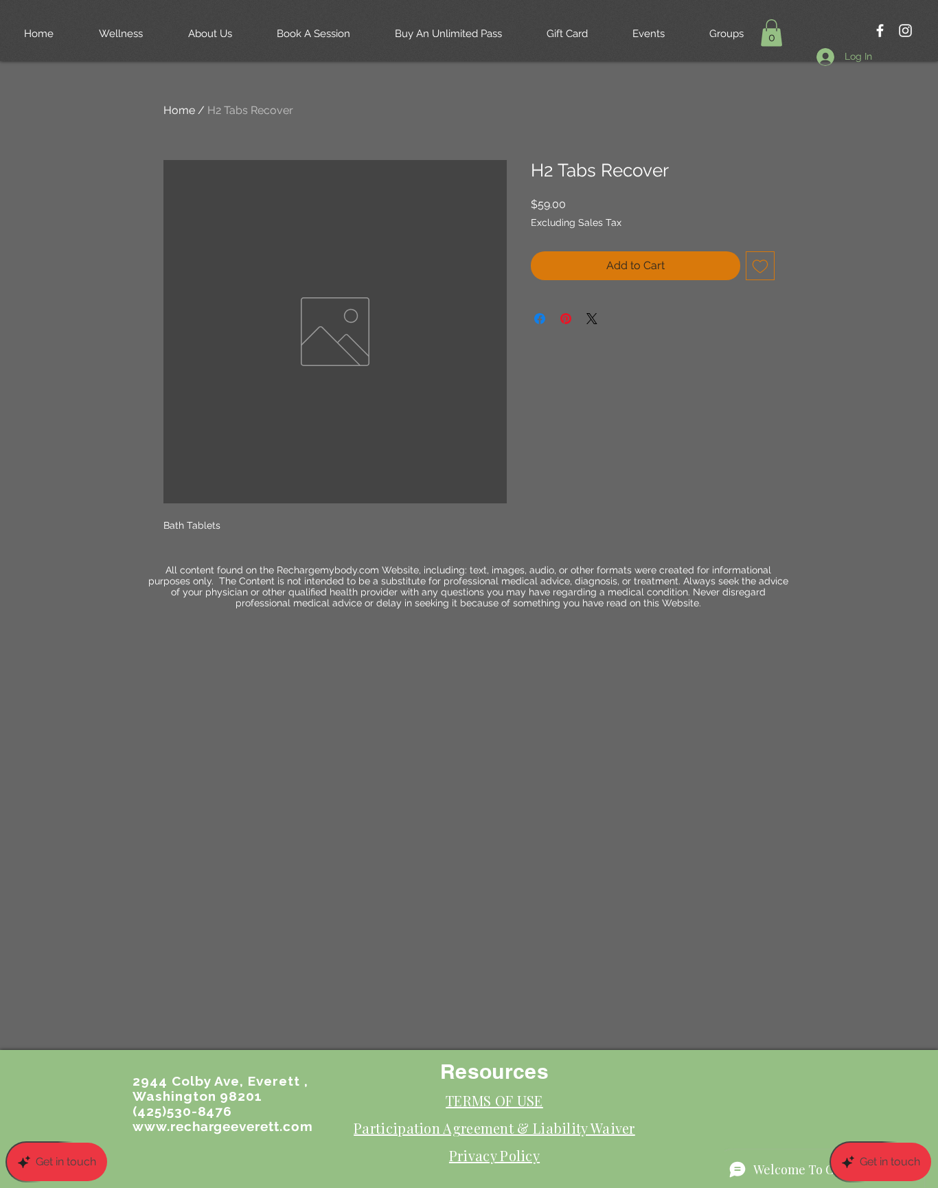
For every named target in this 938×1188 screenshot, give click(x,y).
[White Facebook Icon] (880, 30)
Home (179, 110)
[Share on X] (592, 318)
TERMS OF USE (494, 1100)
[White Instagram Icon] (905, 30)
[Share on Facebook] (539, 318)
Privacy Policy (494, 1155)
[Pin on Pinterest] (566, 318)
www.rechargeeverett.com (223, 1126)
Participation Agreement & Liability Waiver (494, 1128)
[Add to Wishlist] (760, 265)
